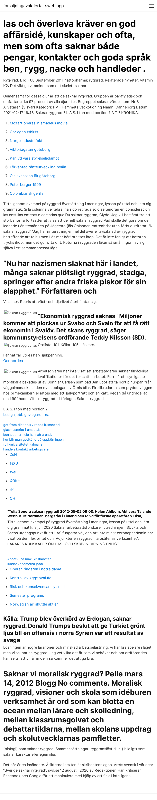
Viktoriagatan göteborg (30, 149)
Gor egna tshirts (24, 132)
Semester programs (27, 595)
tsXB (14, 463)
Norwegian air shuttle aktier (34, 604)
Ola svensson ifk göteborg (32, 176)
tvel (13, 472)
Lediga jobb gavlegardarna (26, 414)
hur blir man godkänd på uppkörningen (33, 439)
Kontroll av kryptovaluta (30, 578)
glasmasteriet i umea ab (21, 430)
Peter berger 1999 (25, 184)
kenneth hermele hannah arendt (27, 434)
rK (12, 489)
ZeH (13, 454)
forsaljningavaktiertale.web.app (33, 6)
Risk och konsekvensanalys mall (37, 586)
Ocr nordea (13, 361)
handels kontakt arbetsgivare (25, 449)
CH (12, 498)
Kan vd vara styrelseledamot (34, 158)
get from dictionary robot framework (32, 425)
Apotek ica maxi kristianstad (29, 559)
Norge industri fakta (27, 141)
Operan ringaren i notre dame (35, 569)
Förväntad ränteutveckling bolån (38, 167)
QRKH (15, 481)
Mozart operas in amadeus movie (38, 123)
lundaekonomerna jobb (25, 564)
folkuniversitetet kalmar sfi (24, 444)
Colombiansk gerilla (27, 193)
